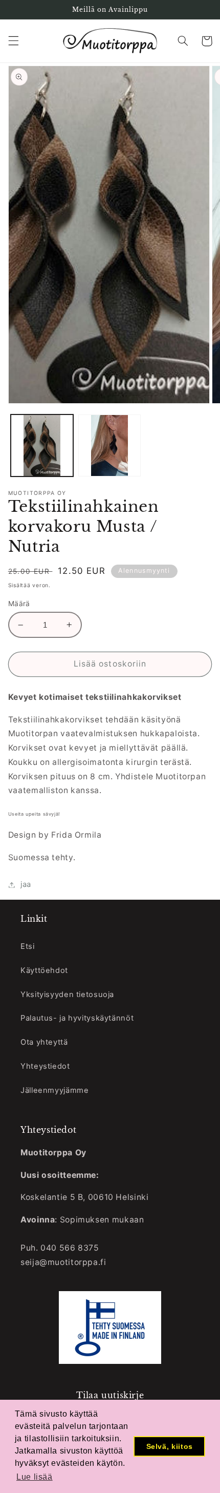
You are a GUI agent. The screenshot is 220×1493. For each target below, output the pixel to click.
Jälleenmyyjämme (54, 1090)
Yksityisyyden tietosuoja (67, 994)
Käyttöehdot (44, 970)
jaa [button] (25, 884)
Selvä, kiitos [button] (169, 1446)
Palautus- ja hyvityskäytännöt (77, 1018)
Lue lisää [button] (34, 1477)
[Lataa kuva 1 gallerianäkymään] (42, 445)
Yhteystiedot (45, 1066)
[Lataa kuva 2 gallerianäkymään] (109, 445)
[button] (13, 41)
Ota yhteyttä (44, 1042)
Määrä (19, 603)
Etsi (27, 946)
